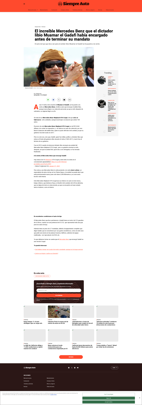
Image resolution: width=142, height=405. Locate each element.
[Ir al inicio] (30, 367)
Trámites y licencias (77, 10)
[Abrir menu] (24, 4)
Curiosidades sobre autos (42, 276)
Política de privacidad (61, 299)
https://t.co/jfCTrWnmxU (59, 162)
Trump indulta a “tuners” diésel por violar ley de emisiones (106, 346)
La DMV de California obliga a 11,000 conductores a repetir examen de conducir (33, 346)
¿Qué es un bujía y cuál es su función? (46, 253)
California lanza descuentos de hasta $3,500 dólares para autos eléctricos (82, 346)
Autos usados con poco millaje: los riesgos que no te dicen (112, 82)
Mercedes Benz (64, 239)
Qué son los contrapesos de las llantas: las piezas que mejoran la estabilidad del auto (112, 106)
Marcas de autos (32, 10)
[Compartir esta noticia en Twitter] (59, 99)
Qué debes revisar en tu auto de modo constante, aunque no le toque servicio (59, 249)
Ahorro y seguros (90, 10)
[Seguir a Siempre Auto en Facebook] (68, 367)
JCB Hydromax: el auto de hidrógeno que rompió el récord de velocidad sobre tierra (82, 323)
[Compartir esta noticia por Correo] (64, 99)
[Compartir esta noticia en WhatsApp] (48, 99)
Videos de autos (110, 10)
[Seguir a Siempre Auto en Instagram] (74, 367)
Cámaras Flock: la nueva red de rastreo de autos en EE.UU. (58, 322)
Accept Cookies (108, 401)
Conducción (54, 10)
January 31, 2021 (54, 166)
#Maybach (48, 160)
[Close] (139, 397)
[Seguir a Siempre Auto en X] (71, 367)
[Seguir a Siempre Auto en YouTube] (77, 367)
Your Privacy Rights (108, 394)
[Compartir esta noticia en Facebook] (53, 99)
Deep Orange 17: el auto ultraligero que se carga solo (33, 322)
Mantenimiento (44, 10)
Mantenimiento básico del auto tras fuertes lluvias (112, 129)
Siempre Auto (38, 26)
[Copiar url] (69, 99)
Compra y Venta (65, 10)
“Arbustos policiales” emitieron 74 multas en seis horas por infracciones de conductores (106, 323)
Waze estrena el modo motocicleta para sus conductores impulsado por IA (57, 346)
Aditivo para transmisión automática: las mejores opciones (112, 118)
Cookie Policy (53, 394)
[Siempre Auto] (73, 4)
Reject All (108, 398)
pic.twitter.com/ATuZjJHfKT (42, 164)
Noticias (100, 10)
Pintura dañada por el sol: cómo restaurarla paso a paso (112, 92)
